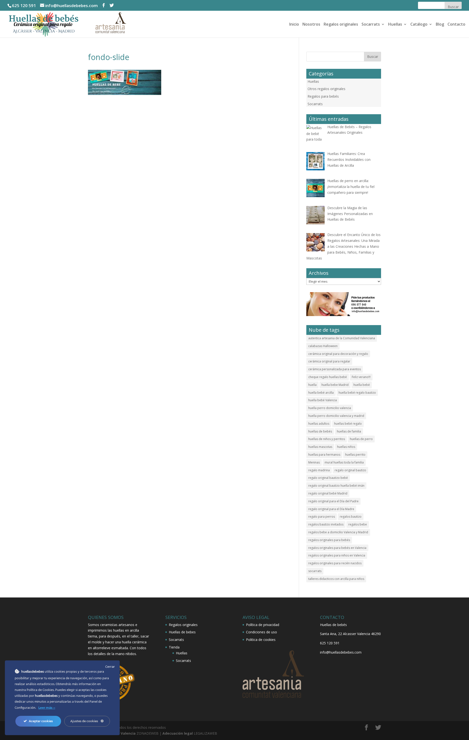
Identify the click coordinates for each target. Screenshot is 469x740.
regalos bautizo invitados (325, 524)
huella (312, 385)
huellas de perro (361, 439)
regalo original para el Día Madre (331, 509)
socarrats (314, 571)
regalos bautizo (351, 516)
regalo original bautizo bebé (328, 478)
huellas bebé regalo (348, 423)
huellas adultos (318, 423)
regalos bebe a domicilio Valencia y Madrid (338, 532)
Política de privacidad (262, 624)
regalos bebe (357, 524)
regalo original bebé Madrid (327, 493)
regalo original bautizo (350, 470)
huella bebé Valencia (322, 400)
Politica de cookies (261, 639)
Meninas (314, 462)
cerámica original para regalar (329, 361)
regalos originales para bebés (329, 540)
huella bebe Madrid (335, 385)
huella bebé (361, 385)
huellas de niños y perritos (326, 439)
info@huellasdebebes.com (341, 652)
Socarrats (371, 24)
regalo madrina (319, 470)
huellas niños (346, 447)
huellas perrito (355, 454)
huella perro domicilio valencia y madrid (336, 416)
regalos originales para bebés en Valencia (337, 548)
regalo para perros (321, 516)
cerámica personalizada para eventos (334, 369)
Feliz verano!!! (361, 377)
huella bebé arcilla (321, 393)
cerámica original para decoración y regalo (338, 354)
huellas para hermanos (324, 454)
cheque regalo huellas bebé (327, 377)
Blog (440, 24)
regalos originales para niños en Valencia (336, 555)
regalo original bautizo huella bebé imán (336, 485)
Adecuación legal (177, 733)
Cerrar (110, 666)
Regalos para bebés (323, 96)
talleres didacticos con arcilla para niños (336, 579)
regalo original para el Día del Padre (333, 501)
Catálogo (418, 24)
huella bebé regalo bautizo (357, 393)
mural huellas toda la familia (344, 462)
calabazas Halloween (323, 346)
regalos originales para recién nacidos (335, 563)
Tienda (174, 647)
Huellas (395, 24)
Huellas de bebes (182, 632)
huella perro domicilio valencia (329, 408)
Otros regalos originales (326, 88)
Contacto (456, 24)
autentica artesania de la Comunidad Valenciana (341, 338)
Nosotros (311, 24)
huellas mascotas (320, 447)
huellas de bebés (320, 431)
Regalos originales (341, 24)
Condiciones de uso (261, 632)
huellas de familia (349, 431)
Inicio (294, 24)
